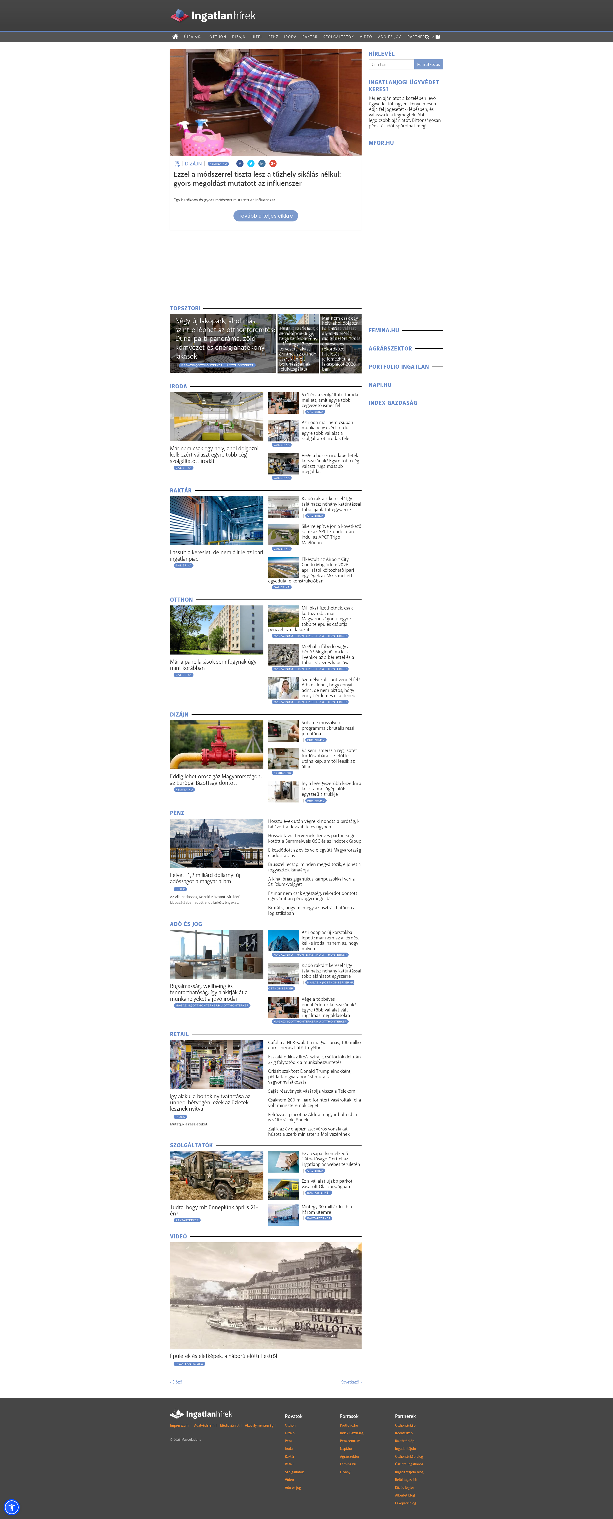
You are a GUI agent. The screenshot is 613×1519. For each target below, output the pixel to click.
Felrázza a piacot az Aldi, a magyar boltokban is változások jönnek (313, 1117)
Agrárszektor (349, 1456)
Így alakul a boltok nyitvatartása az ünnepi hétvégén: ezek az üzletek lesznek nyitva (210, 1102)
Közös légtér (404, 1487)
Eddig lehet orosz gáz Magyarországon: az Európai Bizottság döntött (216, 779)
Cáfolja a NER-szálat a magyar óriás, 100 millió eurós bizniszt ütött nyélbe (314, 1045)
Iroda (290, 36)
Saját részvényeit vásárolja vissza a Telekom (311, 1091)
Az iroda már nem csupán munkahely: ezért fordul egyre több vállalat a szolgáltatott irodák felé (327, 430)
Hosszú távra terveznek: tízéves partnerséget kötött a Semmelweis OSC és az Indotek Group (314, 838)
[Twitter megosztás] (251, 163)
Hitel (257, 36)
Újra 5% (192, 36)
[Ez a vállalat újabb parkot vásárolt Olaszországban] (283, 1181)
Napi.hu (346, 1448)
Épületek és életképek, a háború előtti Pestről (223, 1355)
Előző (176, 1382)
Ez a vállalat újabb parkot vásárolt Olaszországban (327, 1183)
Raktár (310, 36)
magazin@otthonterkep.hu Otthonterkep (217, 365)
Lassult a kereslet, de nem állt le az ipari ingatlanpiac (216, 555)
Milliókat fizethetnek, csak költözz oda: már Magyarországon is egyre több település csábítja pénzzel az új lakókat (310, 618)
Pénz (273, 36)
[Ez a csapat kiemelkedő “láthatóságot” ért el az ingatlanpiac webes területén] (283, 1154)
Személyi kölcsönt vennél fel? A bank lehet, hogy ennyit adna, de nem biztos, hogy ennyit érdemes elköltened (331, 688)
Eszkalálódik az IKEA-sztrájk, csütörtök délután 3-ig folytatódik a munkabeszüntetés (314, 1059)
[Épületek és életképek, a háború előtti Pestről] (266, 1245)
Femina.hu (348, 1464)
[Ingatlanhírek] (213, 8)
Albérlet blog (405, 1495)
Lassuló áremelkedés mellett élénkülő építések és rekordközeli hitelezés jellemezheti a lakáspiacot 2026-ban (340, 349)
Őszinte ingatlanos (409, 1464)
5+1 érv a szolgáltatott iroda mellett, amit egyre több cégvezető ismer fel (330, 400)
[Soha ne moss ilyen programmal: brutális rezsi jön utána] (283, 723)
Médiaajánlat (229, 1425)
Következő (351, 1382)
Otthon (218, 36)
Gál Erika (184, 467)
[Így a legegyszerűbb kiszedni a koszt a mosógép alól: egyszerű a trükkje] (283, 784)
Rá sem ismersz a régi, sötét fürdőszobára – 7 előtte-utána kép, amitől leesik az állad (329, 758)
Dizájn (239, 36)
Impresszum (179, 1425)
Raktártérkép (187, 1220)
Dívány (345, 1472)
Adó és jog (390, 36)
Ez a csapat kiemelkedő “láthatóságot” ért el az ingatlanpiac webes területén (331, 1159)
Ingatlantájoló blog (409, 1472)
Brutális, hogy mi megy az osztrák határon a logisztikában (312, 910)
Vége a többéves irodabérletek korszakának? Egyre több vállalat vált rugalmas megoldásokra (329, 1007)
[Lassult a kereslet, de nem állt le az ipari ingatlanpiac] (216, 499)
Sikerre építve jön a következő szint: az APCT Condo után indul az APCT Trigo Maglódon (331, 534)
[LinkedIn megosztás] (262, 163)
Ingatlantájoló (189, 1364)
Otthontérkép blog (409, 1456)
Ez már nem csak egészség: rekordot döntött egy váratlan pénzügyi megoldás (312, 896)
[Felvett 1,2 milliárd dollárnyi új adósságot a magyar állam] (216, 821)
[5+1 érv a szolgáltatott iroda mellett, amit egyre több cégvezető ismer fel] (283, 395)
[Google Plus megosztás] (273, 163)
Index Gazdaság (351, 1433)
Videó (366, 36)
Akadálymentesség (259, 1425)
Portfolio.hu (349, 1425)
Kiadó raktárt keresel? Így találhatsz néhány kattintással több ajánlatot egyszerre (331, 504)
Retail (289, 1464)
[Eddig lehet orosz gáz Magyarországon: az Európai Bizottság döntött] (216, 723)
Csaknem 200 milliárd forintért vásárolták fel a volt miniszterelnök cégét (314, 1102)
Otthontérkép (405, 1425)
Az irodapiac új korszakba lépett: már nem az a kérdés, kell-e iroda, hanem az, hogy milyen (330, 940)
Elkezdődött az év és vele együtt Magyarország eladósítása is (314, 852)
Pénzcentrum (350, 1441)
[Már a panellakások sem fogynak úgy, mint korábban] (298, 317)
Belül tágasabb (406, 1480)
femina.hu (218, 163)
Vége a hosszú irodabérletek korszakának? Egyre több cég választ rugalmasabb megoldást (330, 463)
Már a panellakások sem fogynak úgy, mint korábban (214, 664)
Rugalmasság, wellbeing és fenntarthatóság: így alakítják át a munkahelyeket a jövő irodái (209, 992)
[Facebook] (438, 37)
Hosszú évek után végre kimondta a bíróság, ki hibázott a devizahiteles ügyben (314, 824)
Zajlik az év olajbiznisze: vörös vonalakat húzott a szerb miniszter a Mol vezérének (309, 1131)
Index (180, 889)
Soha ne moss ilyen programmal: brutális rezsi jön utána (328, 728)
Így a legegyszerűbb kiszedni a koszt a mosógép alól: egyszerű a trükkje (331, 788)
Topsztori (185, 308)
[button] (12, 1507)
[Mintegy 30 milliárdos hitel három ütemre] (283, 1207)
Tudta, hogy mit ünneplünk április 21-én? (214, 1210)
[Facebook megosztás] (240, 163)
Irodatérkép (404, 1433)
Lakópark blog (405, 1503)
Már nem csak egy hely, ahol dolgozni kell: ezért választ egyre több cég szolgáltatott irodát (214, 454)
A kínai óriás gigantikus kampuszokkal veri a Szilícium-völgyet (311, 881)
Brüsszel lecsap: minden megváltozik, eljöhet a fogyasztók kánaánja (314, 867)
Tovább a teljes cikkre (265, 215)
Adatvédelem (204, 1425)
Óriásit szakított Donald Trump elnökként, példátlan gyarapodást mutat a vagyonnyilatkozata (310, 1076)
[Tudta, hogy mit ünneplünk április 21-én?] (216, 1154)
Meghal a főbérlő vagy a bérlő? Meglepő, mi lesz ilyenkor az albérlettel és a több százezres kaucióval (328, 655)
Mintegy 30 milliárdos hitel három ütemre (328, 1209)
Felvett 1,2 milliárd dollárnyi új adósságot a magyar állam (205, 878)
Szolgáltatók (338, 36)
